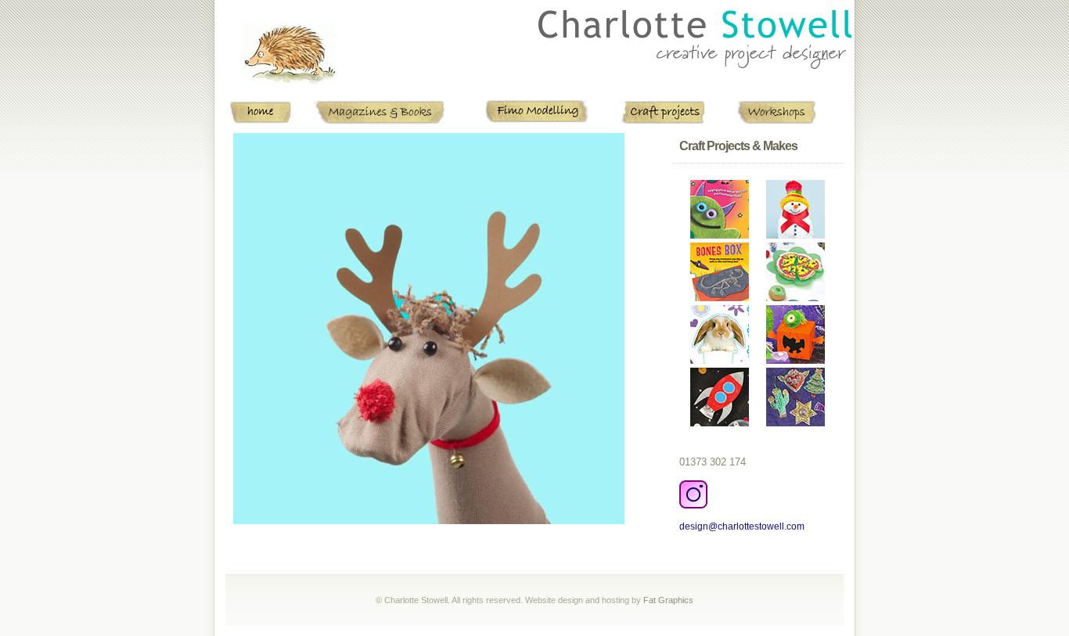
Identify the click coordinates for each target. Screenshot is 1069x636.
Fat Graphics (668, 600)
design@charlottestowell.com (741, 526)
